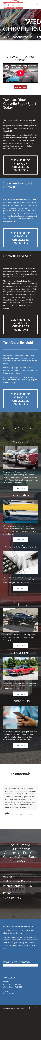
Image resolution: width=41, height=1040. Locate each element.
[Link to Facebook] (33, 1008)
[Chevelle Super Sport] (17, 4)
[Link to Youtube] (36, 1008)
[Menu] (37, 4)
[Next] (36, 787)
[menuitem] (37, 4)
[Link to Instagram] (29, 1008)
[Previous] (31, 787)
